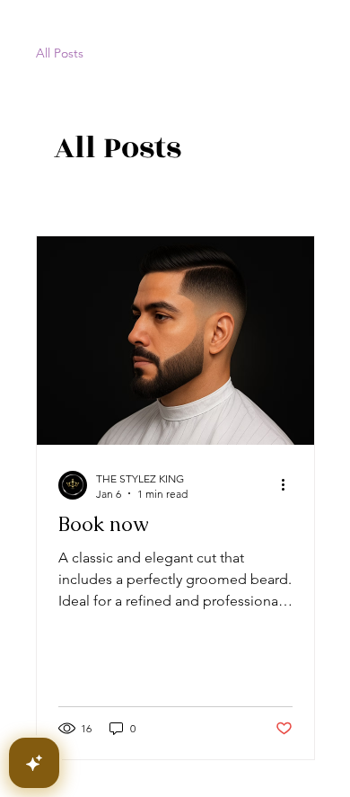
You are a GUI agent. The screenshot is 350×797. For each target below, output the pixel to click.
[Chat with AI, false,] (34, 763)
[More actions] (290, 485)
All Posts (59, 53)
